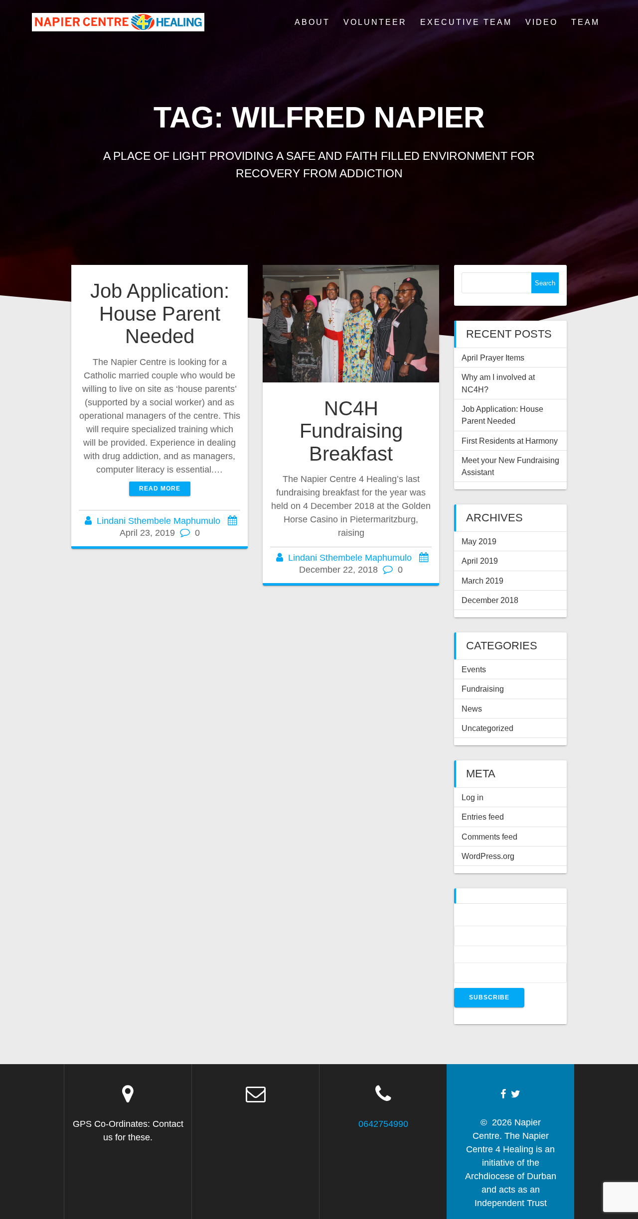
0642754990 (383, 1124)
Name (466, 919)
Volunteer (375, 21)
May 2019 (479, 541)
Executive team (466, 21)
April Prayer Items (493, 357)
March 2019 (482, 580)
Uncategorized (487, 728)
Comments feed (489, 836)
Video (541, 21)
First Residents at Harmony (510, 440)
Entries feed (483, 816)
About (312, 21)
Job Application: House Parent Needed (159, 313)
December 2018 (490, 600)
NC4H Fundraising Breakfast (351, 431)
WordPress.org (488, 856)
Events (474, 669)
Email (466, 956)
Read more (159, 488)
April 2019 (480, 560)
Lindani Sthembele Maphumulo (158, 521)
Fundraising (483, 688)
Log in (472, 797)
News (472, 708)
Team (585, 21)
